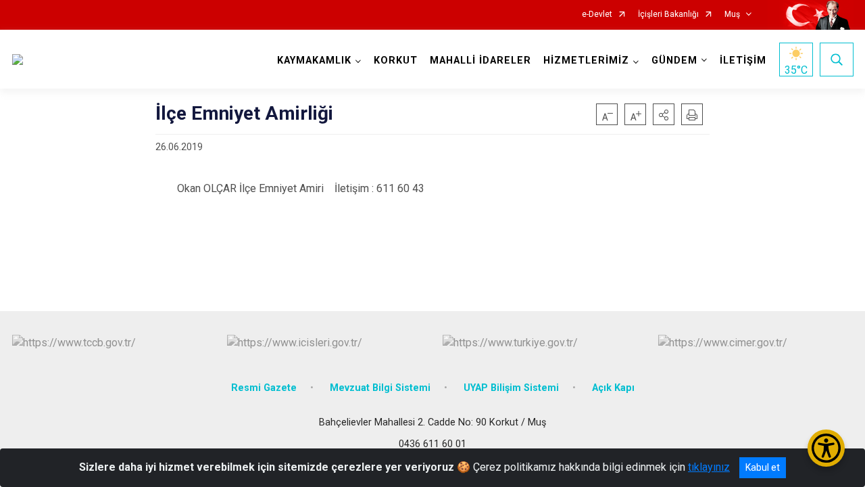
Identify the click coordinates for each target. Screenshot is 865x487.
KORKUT (396, 60)
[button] (663, 114)
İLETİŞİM (743, 60)
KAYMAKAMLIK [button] (314, 60)
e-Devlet (597, 14)
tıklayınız (709, 467)
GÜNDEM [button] (674, 60)
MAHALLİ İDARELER (480, 60)
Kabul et (762, 467)
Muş (732, 14)
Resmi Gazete (264, 388)
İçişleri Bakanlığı (668, 14)
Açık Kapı (613, 388)
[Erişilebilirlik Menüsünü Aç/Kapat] (826, 448)
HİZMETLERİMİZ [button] (586, 60)
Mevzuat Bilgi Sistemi (380, 388)
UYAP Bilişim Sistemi (511, 388)
